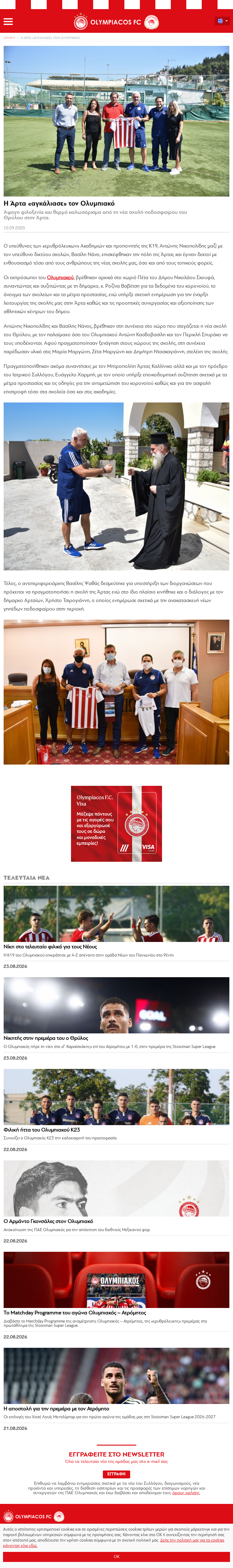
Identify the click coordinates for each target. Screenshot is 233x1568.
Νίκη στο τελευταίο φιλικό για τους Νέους (50, 947)
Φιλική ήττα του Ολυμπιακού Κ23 (42, 1130)
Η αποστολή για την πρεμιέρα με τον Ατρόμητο (56, 1409)
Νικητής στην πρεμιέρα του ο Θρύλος (46, 1038)
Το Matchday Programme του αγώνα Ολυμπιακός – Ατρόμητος (75, 1313)
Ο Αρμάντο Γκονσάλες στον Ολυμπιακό (48, 1221)
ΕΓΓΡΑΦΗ (116, 1474)
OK (117, 1557)
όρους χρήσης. (186, 1493)
